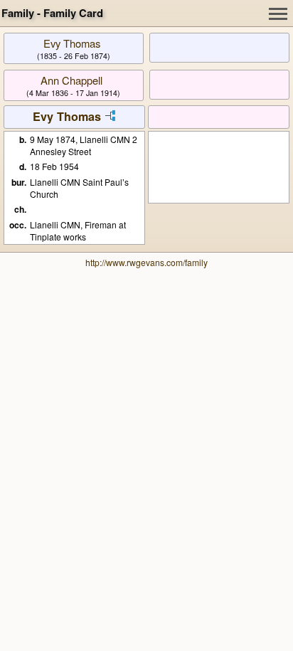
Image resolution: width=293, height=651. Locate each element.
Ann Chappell (71, 80)
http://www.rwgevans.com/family (146, 262)
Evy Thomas (71, 43)
